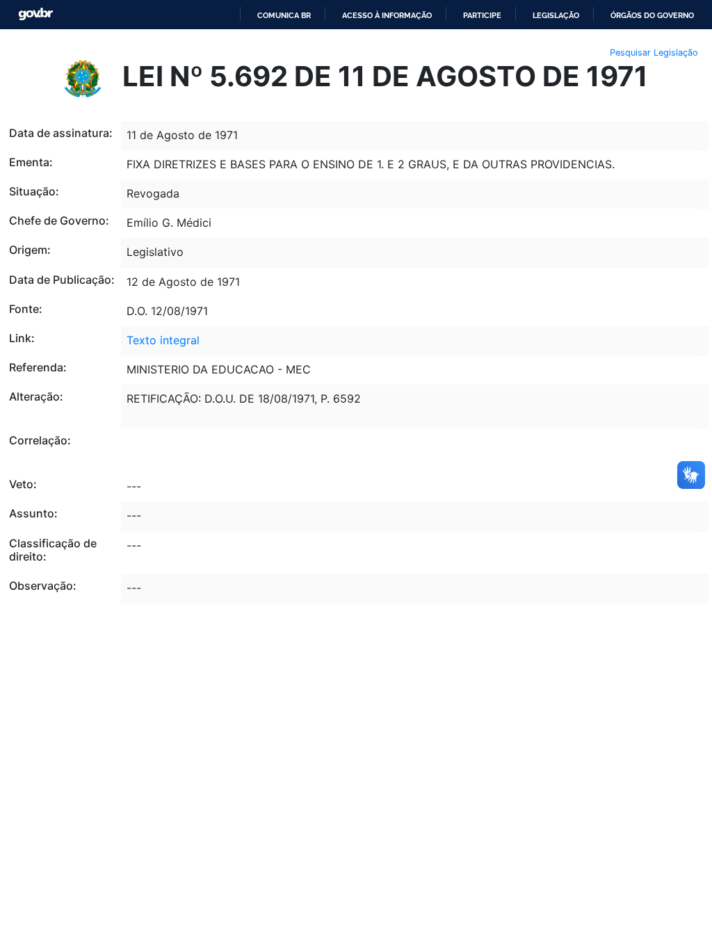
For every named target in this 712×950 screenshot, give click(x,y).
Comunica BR (284, 15)
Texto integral (163, 340)
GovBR (35, 14)
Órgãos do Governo (652, 15)
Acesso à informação (387, 15)
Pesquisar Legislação (654, 52)
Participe (482, 15)
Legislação (556, 15)
